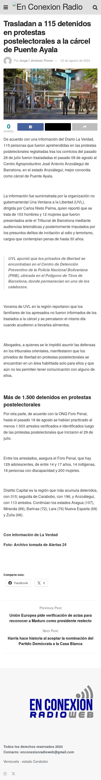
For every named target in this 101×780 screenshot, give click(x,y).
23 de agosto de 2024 (75, 60)
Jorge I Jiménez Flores (36, 60)
